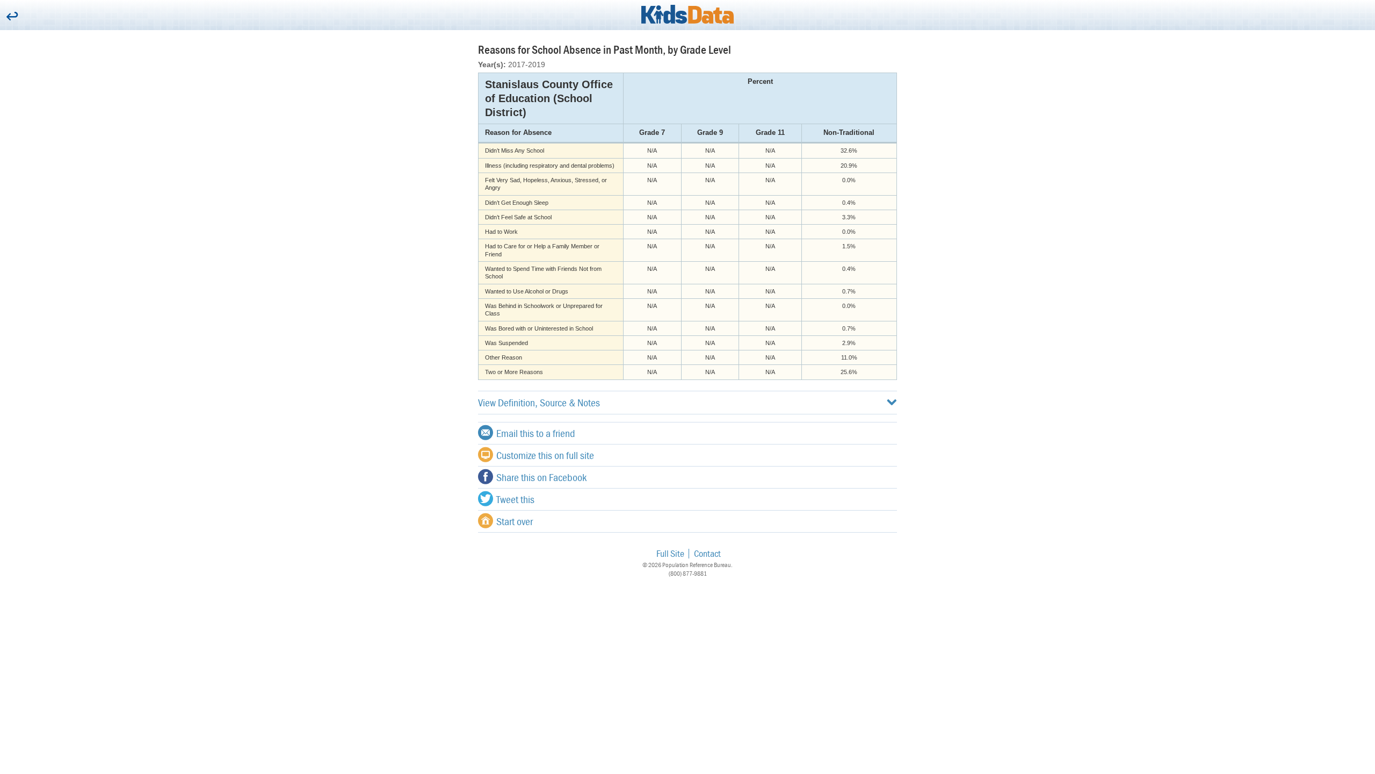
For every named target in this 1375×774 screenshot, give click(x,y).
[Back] (12, 17)
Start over (514, 521)
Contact (707, 553)
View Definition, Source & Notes (539, 402)
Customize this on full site (545, 455)
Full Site (670, 553)
